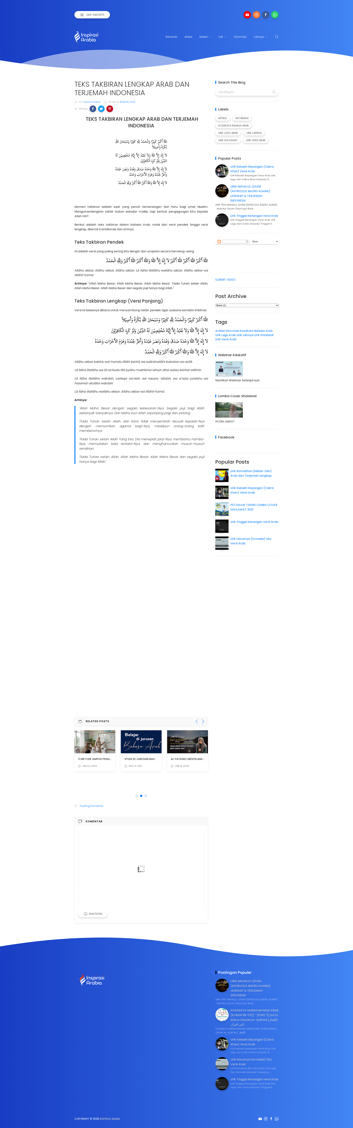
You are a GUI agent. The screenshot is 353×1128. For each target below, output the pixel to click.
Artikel (188, 37)
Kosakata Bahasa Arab (256, 331)
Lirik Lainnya (245, 335)
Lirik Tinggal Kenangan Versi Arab (254, 216)
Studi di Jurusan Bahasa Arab (146, 759)
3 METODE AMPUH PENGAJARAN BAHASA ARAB (109, 759)
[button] (93, 108)
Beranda (171, 37)
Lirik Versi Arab (225, 339)
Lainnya (259, 37)
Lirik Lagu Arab (225, 335)
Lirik (221, 37)
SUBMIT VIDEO (225, 280)
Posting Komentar (91, 806)
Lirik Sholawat (264, 335)
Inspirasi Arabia (110, 1119)
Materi (203, 37)
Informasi (240, 37)
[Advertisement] (141, 493)
